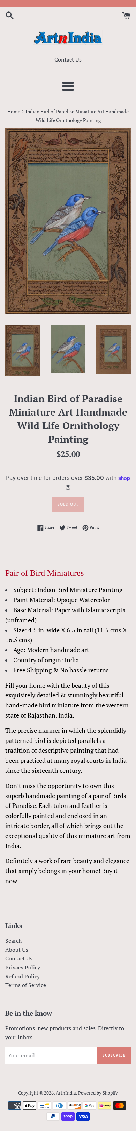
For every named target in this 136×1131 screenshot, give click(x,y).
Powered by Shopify (98, 1093)
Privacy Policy (22, 967)
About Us (16, 949)
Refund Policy (22, 976)
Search (13, 940)
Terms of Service (25, 985)
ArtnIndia (66, 1093)
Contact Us (68, 59)
